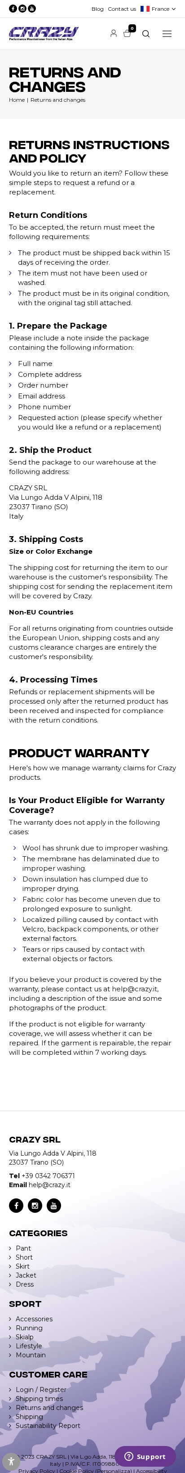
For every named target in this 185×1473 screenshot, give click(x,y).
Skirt (23, 1266)
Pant (23, 1248)
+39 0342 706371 (48, 1176)
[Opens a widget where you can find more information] (145, 1457)
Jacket (26, 1275)
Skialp (25, 1337)
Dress (25, 1284)
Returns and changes (58, 99)
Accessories (34, 1319)
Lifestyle (29, 1346)
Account (113, 33)
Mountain (31, 1355)
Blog (98, 8)
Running (29, 1328)
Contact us (122, 8)
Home (17, 99)
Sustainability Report (48, 1426)
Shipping (29, 1417)
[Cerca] (146, 33)
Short (24, 1257)
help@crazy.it (134, 989)
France (160, 8)
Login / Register (41, 1390)
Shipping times (39, 1399)
